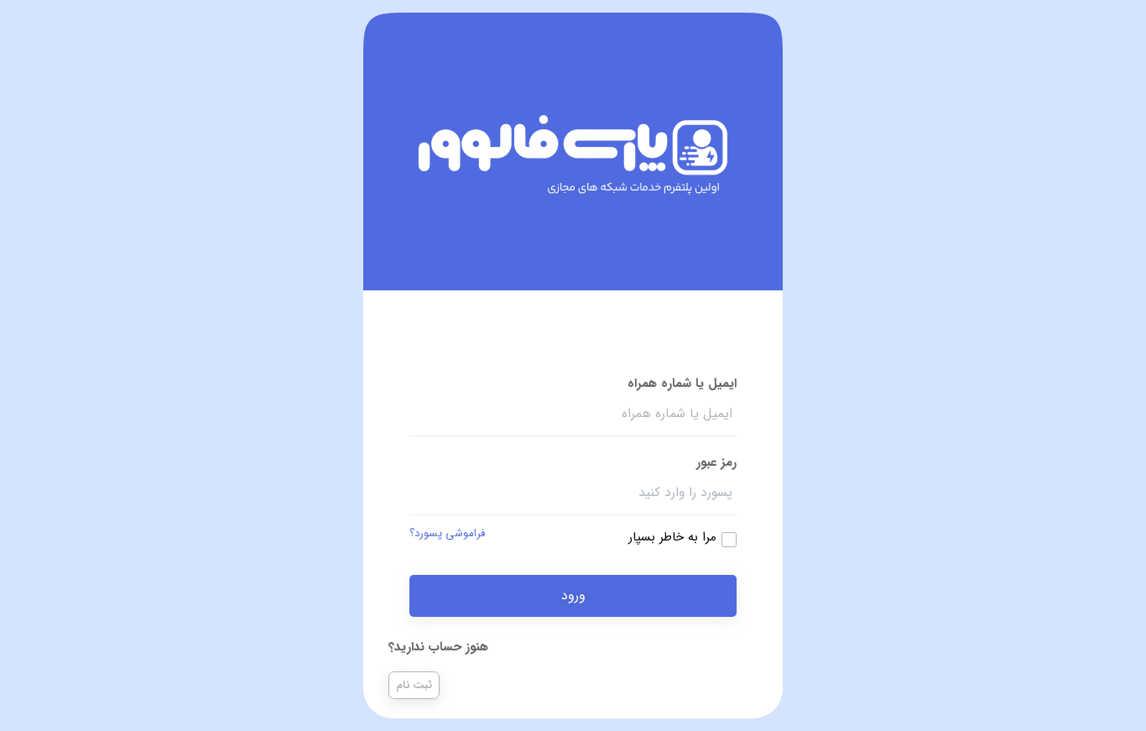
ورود (573, 595)
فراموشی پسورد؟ (447, 533)
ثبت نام (414, 685)
